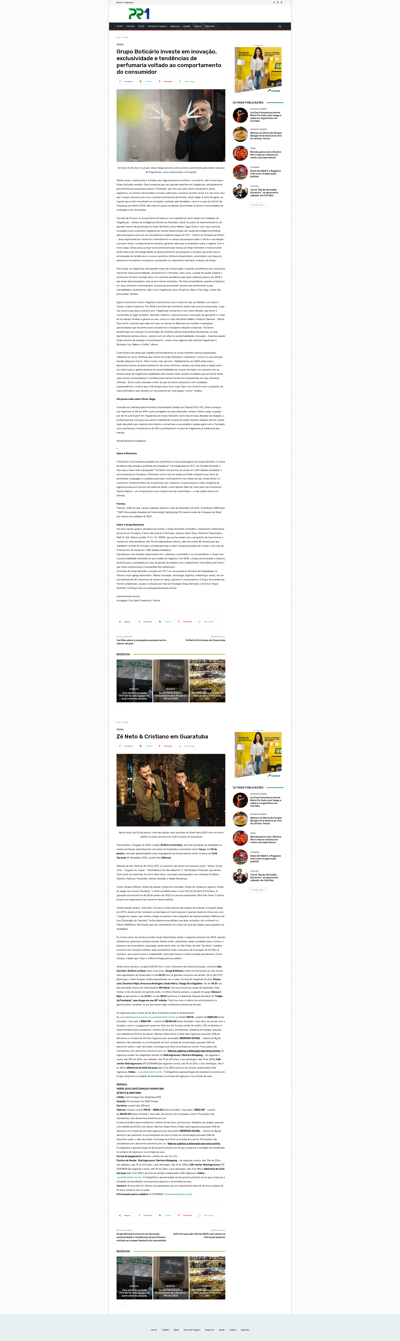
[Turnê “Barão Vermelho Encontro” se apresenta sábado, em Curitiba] (240, 191)
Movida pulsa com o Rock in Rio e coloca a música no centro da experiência (265, 155)
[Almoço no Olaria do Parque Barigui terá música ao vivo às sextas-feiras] (240, 134)
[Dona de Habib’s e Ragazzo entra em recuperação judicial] (240, 172)
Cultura (254, 186)
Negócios (134, 689)
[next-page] (123, 707)
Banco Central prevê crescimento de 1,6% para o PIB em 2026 (171, 696)
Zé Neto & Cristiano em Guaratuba (205, 640)
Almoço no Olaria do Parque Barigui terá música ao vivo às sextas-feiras (266, 135)
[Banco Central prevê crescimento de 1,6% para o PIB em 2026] (171, 680)
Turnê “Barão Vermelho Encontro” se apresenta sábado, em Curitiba (264, 192)
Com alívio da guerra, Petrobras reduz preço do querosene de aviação (134, 696)
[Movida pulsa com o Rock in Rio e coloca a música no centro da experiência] (240, 153)
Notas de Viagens (258, 109)
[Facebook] (274, 2)
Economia (254, 167)
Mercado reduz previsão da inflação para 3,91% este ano (207, 696)
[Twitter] (281, 2)
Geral (125, 37)
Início (119, 37)
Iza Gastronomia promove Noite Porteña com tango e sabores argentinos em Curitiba (265, 116)
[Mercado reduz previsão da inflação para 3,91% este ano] (207, 680)
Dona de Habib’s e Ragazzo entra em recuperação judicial (265, 173)
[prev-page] (118, 707)
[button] (279, 26)
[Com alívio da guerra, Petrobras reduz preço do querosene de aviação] (134, 680)
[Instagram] (278, 2)
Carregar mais (257, 205)
